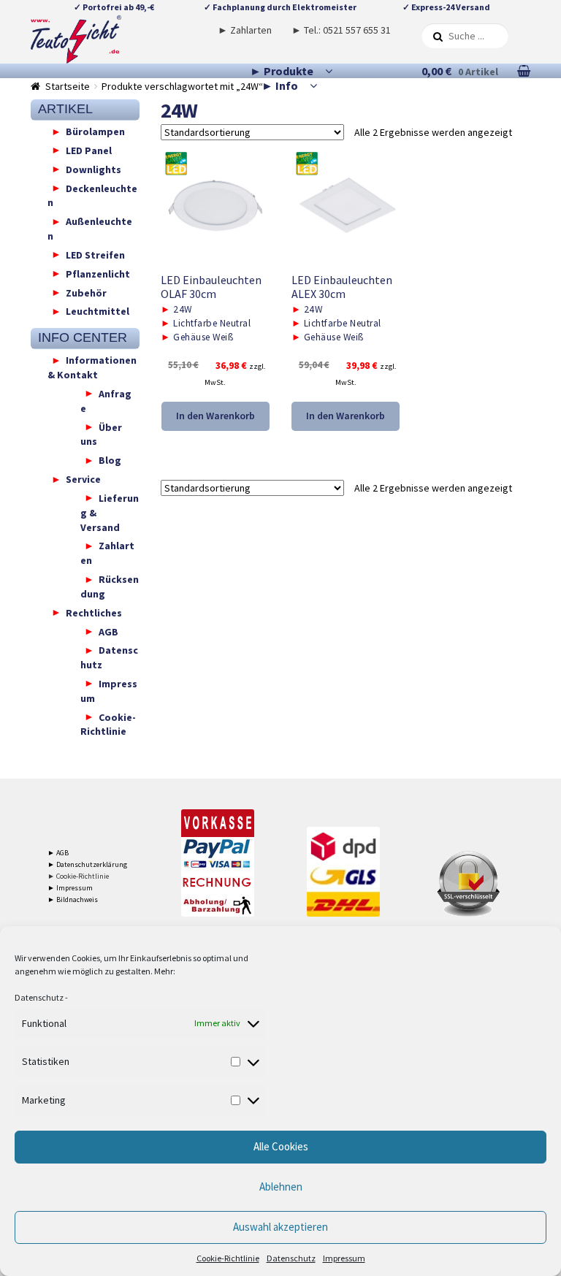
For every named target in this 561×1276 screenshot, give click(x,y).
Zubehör (86, 292)
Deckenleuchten (92, 195)
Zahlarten (107, 553)
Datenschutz (39, 997)
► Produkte (281, 71)
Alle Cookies (280, 1146)
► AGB (58, 852)
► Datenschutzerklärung (87, 864)
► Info (280, 85)
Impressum (344, 1258)
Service (83, 479)
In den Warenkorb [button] (215, 415)
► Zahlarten (245, 30)
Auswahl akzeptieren (280, 1227)
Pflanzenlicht (98, 273)
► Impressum (70, 888)
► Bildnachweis (72, 899)
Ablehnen (280, 1186)
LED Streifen (95, 254)
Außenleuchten (89, 228)
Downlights (93, 168)
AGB (108, 631)
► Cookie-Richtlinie (78, 876)
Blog (110, 460)
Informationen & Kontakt (92, 367)
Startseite (67, 86)
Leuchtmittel (97, 311)
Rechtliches (94, 612)
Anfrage (105, 400)
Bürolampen (95, 131)
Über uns (101, 434)
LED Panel (89, 149)
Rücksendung (109, 586)
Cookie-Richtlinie (227, 1258)
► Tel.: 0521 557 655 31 (341, 30)
